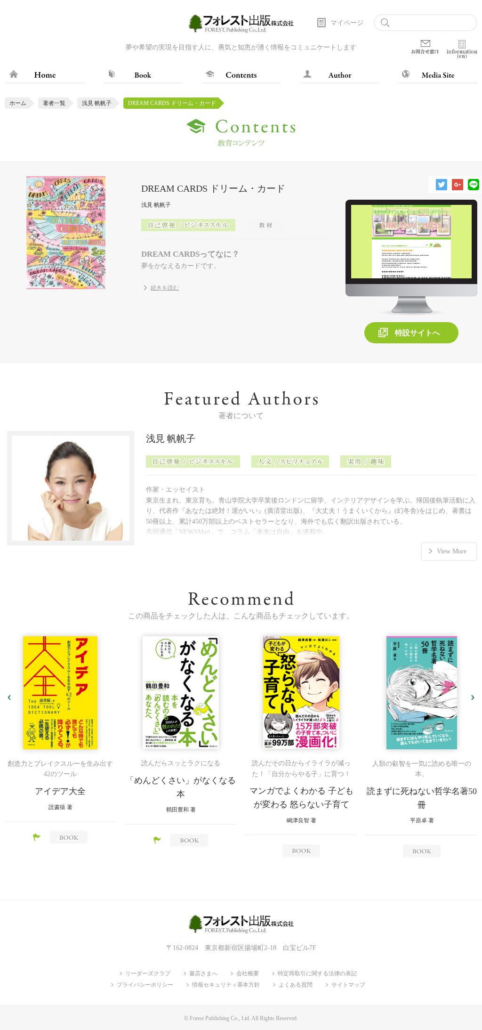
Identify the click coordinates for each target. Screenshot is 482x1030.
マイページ (346, 22)
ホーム (17, 103)
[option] (60, 740)
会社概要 (247, 973)
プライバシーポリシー (145, 984)
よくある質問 (296, 984)
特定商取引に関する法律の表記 (317, 973)
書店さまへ (203, 973)
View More (451, 551)
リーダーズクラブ (147, 973)
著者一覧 (54, 103)
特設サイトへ (417, 333)
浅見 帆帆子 (97, 103)
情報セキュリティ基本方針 (226, 984)
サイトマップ (348, 984)
